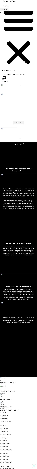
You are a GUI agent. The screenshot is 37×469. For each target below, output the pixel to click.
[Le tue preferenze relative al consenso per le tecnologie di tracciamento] (34, 466)
